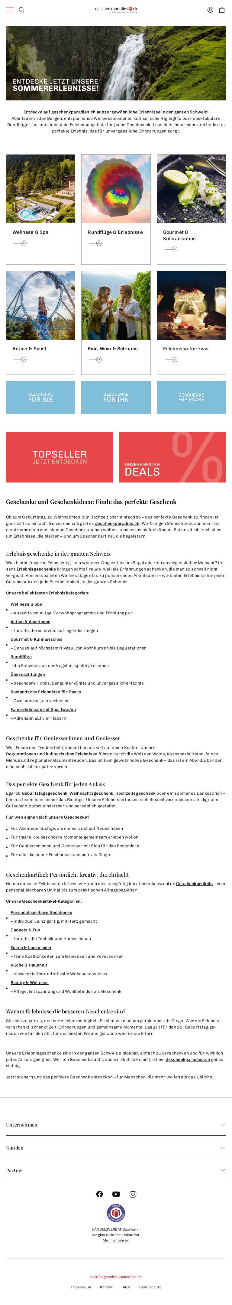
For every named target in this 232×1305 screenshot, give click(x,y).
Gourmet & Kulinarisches (37, 639)
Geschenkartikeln (194, 883)
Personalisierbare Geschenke (41, 912)
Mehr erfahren (116, 1240)
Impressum (81, 1287)
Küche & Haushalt (29, 965)
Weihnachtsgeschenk (91, 793)
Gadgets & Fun (25, 930)
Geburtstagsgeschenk (45, 793)
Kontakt (107, 1287)
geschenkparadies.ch (117, 523)
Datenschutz (150, 1287)
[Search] (21, 10)
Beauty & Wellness (30, 982)
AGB (126, 1287)
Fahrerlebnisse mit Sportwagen (43, 709)
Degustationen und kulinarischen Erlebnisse (51, 754)
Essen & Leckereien (31, 947)
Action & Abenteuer (30, 621)
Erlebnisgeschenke (36, 569)
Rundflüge (21, 656)
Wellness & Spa (26, 604)
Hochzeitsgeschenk (135, 793)
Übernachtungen (28, 674)
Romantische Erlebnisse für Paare (46, 692)
